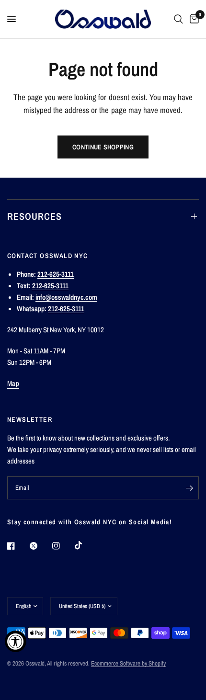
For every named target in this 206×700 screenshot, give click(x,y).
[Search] (178, 19)
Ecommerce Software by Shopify (128, 663)
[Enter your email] (189, 487)
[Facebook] (17, 545)
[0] (192, 19)
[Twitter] (40, 545)
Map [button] (13, 383)
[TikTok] (85, 545)
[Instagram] (62, 545)
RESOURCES (34, 216)
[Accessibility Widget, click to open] (15, 641)
